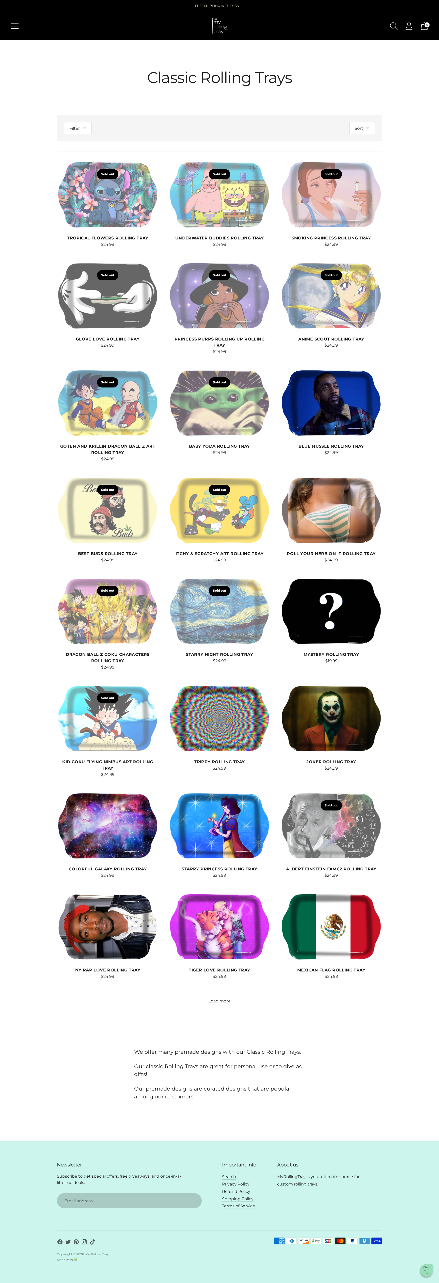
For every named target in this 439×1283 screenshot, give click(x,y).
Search (229, 1176)
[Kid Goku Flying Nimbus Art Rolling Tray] (108, 719)
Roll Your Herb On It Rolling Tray (331, 553)
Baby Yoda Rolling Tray (219, 446)
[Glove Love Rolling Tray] (108, 296)
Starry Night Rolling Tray (219, 654)
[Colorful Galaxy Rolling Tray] (108, 826)
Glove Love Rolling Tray (107, 339)
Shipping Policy (238, 1198)
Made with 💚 (67, 1260)
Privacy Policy (235, 1184)
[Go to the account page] (409, 26)
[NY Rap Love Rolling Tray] (108, 927)
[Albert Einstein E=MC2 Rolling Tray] (331, 826)
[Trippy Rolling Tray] (219, 719)
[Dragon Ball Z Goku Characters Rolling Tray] (108, 612)
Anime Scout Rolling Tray (331, 339)
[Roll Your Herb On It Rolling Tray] (331, 511)
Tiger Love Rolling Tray (219, 970)
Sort (359, 128)
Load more (219, 1001)
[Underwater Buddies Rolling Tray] (219, 195)
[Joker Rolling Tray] (331, 719)
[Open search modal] (394, 26)
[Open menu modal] (15, 26)
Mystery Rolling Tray (331, 654)
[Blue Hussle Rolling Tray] (331, 403)
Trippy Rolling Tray (219, 761)
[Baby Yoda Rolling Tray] (219, 403)
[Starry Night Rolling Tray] (219, 612)
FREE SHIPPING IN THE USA (217, 6)
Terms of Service (238, 1206)
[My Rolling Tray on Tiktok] (92, 1243)
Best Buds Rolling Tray (108, 553)
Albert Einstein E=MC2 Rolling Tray (331, 869)
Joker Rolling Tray (331, 761)
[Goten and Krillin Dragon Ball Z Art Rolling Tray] (108, 403)
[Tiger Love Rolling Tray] (219, 927)
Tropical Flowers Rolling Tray (107, 238)
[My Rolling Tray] (219, 26)
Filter (74, 128)
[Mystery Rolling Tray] (331, 612)
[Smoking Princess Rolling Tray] (331, 195)
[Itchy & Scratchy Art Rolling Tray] (219, 511)
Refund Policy (236, 1191)
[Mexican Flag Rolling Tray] (331, 927)
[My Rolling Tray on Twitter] (68, 1243)
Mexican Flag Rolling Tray (331, 970)
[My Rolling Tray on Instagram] (84, 1243)
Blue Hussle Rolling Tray (331, 446)
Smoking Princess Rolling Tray (331, 238)
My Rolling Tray (97, 1254)
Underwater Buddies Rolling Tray (219, 238)
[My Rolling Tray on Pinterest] (76, 1243)
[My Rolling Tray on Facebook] (60, 1243)
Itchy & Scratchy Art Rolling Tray (219, 553)
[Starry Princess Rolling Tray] (219, 826)
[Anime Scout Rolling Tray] (331, 296)
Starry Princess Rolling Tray (219, 869)
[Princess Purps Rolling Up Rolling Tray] (219, 296)
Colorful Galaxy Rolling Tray (108, 869)
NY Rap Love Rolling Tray (107, 970)
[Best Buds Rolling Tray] (108, 511)
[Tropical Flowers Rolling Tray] (108, 195)
